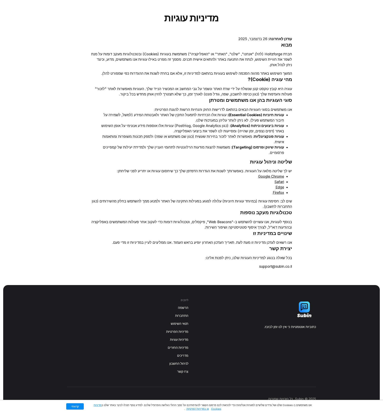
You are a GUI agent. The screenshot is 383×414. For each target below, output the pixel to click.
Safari (279, 182)
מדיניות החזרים (178, 348)
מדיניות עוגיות (179, 340)
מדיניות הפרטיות (177, 332)
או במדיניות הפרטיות (198, 408)
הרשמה (183, 308)
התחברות (181, 316)
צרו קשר (182, 371)
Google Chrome (271, 176)
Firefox (278, 192)
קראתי (75, 406)
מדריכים (182, 356)
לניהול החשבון (178, 363)
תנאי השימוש (179, 324)
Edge (279, 187)
